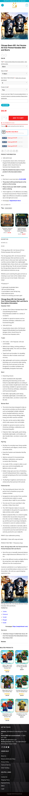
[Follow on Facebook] (2, 747)
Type (2, 62)
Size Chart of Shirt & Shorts (8, 78)
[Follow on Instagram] (4, 747)
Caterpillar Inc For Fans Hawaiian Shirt (21, 714)
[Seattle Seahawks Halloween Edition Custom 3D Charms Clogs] (21, 220)
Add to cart (18, 118)
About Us (3, 756)
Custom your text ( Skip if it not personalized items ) (14, 94)
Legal (2, 789)
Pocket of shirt (5, 87)
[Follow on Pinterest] (8, 747)
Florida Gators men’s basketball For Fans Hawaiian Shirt (7, 715)
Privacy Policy (5, 762)
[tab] (14, 239)
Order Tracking (5, 768)
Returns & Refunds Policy (8, 759)
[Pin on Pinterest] (14, 151)
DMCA (3, 786)
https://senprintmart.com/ (20, 626)
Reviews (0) (4, 242)
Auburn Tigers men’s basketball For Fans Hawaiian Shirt (7, 667)
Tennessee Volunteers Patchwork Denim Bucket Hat (7, 230)
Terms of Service (6, 765)
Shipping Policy (5, 780)
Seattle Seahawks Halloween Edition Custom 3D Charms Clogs (21, 230)
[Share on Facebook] (5, 151)
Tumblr (5, 617)
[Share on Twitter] (8, 151)
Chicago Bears (8, 208)
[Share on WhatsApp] (2, 151)
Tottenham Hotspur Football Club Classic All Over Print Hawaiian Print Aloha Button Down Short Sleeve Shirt (15, 636)
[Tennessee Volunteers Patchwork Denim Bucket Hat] (7, 220)
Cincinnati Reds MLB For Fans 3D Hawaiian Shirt (22, 691)
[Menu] (2, 5)
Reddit (4, 623)
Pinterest (5, 614)
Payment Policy (5, 783)
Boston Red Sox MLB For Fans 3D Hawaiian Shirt (22, 667)
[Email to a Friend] (11, 151)
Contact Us (4, 777)
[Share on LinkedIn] (16, 151)
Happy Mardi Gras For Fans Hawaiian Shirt (7, 691)
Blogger (5, 620)
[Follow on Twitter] (6, 747)
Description (4, 239)
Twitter (5, 612)
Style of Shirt (4, 71)
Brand (3, 246)
